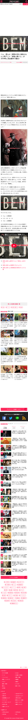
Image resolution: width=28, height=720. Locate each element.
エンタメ (17, 683)
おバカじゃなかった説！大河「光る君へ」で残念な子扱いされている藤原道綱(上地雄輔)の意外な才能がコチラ (7, 360)
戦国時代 (14, 582)
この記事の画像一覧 (14, 304)
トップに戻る (24, 667)
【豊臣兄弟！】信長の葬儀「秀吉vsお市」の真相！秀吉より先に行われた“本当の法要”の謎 (19, 476)
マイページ (4, 700)
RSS (24, 418)
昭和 (21, 307)
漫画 (11, 590)
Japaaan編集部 (19, 62)
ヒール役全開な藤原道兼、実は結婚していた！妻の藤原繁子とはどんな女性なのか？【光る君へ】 (20, 359)
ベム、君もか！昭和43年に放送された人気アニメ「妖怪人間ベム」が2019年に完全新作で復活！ (14, 56)
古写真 (3, 688)
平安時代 (8, 584)
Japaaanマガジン (19, 693)
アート (3, 675)
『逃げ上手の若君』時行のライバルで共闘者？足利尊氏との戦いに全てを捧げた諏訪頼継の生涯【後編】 (19, 549)
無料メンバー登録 (19, 700)
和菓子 (16, 681)
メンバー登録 (25, 4)
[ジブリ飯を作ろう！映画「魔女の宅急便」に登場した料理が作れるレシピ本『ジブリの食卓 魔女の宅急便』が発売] (7, 334)
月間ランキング (5, 706)
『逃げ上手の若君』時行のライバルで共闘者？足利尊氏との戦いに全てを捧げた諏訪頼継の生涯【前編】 (19, 454)
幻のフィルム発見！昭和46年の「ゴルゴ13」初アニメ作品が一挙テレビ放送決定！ (20, 325)
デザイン (10, 595)
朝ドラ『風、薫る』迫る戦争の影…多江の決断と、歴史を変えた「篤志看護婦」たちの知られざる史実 (19, 527)
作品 (10, 62)
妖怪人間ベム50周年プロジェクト (12, 265)
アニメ (8, 307)
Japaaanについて (19, 695)
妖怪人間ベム (15, 307)
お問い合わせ (18, 698)
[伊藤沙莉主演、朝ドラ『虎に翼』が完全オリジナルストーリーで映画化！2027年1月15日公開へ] (6, 470)
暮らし (3, 686)
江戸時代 (7, 582)
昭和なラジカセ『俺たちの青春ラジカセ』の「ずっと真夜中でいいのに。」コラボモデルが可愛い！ (19, 483)
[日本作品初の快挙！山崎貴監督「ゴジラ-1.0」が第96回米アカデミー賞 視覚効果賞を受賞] (20, 334)
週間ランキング (18, 704)
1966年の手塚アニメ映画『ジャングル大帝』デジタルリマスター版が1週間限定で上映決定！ (7, 325)
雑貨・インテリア (6, 679)
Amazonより (14, 117)
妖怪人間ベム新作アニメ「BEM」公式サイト (14, 262)
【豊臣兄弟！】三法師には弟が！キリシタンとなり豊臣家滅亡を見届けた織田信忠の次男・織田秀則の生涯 (19, 447)
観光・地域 (4, 683)
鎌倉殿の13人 (14, 603)
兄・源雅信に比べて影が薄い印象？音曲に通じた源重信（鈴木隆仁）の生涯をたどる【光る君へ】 (20, 377)
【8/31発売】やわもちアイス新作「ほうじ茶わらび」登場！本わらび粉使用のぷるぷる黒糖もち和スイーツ (19, 534)
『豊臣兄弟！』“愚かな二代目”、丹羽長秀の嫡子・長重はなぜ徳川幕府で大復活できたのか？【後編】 (19, 439)
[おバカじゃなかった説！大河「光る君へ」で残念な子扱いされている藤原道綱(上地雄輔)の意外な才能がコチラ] (7, 351)
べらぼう (4, 592)
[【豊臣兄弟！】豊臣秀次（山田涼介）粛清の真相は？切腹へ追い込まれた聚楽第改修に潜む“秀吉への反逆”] (6, 513)
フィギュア (23, 595)
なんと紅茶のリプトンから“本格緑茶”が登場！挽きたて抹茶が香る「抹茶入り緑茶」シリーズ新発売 (19, 556)
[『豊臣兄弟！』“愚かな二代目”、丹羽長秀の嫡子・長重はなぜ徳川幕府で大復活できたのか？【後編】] (6, 441)
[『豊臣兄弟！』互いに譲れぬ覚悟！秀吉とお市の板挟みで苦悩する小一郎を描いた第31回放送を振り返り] (6, 543)
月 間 (23, 427)
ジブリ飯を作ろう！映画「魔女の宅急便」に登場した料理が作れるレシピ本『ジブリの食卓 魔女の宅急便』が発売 (7, 342)
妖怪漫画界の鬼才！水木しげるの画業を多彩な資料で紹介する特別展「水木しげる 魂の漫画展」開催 (19, 497)
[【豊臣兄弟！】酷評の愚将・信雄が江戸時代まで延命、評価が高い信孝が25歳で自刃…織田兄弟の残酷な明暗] (6, 492)
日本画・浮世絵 (18, 675)
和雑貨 (16, 679)
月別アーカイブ (18, 702)
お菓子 (24, 587)
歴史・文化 (17, 686)
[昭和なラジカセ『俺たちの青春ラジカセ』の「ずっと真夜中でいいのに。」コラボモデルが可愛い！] (6, 484)
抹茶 (5, 595)
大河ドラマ (21, 582)
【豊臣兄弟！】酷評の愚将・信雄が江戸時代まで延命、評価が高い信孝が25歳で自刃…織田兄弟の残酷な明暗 (19, 490)
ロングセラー (6, 587)
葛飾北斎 (21, 600)
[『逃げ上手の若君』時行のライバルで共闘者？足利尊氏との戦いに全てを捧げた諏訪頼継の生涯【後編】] (6, 550)
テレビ (22, 590)
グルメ (3, 681)
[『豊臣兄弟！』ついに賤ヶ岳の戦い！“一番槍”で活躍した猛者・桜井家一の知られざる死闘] (6, 572)
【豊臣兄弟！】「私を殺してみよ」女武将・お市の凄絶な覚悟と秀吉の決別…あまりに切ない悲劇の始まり (19, 520)
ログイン (20, 4)
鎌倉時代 (24, 598)
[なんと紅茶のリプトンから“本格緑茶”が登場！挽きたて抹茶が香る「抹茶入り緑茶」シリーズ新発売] (6, 557)
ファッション (5, 677)
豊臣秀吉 (4, 598)
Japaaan (14, 1)
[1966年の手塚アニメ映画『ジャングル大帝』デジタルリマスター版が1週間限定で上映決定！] (7, 318)
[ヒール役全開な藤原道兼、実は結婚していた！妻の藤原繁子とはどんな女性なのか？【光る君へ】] (20, 351)
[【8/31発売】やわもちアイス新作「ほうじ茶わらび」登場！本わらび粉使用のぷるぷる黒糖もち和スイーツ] (6, 535)
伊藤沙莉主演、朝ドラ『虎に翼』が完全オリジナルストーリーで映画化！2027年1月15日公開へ (19, 468)
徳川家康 (24, 592)
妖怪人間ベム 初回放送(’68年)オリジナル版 (14, 268)
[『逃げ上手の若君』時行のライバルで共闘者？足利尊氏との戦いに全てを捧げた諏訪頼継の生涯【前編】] (6, 455)
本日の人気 (4, 704)
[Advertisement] (14, 21)
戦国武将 (21, 584)
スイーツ (14, 587)
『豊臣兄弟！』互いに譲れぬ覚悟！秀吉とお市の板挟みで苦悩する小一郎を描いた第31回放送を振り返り (19, 541)
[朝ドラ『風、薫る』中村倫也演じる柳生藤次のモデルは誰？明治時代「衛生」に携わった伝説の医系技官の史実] (6, 463)
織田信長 (11, 592)
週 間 (14, 427)
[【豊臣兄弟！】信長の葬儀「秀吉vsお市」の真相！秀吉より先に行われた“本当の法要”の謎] (6, 477)
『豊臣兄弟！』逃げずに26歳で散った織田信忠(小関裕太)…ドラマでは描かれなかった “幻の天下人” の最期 (19, 505)
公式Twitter (10, 418)
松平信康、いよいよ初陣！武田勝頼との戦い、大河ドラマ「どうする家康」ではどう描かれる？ (7, 377)
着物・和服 (17, 677)
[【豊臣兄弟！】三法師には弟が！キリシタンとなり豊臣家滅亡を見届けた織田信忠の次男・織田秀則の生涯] (6, 448)
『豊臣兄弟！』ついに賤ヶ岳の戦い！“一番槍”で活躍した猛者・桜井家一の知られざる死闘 (19, 570)
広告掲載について (6, 698)
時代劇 (16, 590)
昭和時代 (8, 600)
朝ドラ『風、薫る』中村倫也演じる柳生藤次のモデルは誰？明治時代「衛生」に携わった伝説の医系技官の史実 (19, 461)
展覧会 (18, 598)
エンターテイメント (5, 62)
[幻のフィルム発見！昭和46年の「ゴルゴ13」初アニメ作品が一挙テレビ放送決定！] (20, 318)
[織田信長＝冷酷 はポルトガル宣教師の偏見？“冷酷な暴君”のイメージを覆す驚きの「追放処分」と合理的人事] (6, 564)
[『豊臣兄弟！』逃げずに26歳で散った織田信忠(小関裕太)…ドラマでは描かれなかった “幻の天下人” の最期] (6, 506)
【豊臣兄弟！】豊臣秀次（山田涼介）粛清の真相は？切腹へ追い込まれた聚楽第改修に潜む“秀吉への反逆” (19, 512)
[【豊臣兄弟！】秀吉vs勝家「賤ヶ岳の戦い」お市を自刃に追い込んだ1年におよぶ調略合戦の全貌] (6, 433)
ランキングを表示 (13, 577)
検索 (26, 1)
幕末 (6, 590)
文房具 (16, 595)
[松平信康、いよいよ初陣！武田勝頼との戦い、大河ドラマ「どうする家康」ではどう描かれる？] (7, 369)
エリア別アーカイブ (6, 702)
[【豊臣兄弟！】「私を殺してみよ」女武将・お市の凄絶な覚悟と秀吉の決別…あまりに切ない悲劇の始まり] (6, 521)
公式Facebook (4, 418)
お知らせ (4, 695)
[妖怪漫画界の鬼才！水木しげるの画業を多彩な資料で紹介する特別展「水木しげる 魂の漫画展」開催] (6, 499)
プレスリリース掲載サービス (13, 409)
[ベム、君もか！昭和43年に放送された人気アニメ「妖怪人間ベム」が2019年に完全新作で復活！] (14, 44)
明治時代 (18, 592)
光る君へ (15, 600)
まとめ (16, 673)
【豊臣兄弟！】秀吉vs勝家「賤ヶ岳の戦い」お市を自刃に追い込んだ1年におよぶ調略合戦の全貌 (19, 432)
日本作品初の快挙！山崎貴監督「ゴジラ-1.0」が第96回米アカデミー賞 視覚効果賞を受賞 (20, 341)
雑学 (19, 587)
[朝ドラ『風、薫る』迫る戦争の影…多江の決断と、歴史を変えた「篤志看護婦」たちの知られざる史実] (6, 528)
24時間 (5, 427)
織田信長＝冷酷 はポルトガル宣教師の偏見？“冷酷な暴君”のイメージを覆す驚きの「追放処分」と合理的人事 (19, 563)
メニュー (1, 1)
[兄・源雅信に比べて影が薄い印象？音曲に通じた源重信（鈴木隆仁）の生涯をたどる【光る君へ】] (20, 369)
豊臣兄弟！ (11, 598)
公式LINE (17, 418)
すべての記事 (5, 673)
